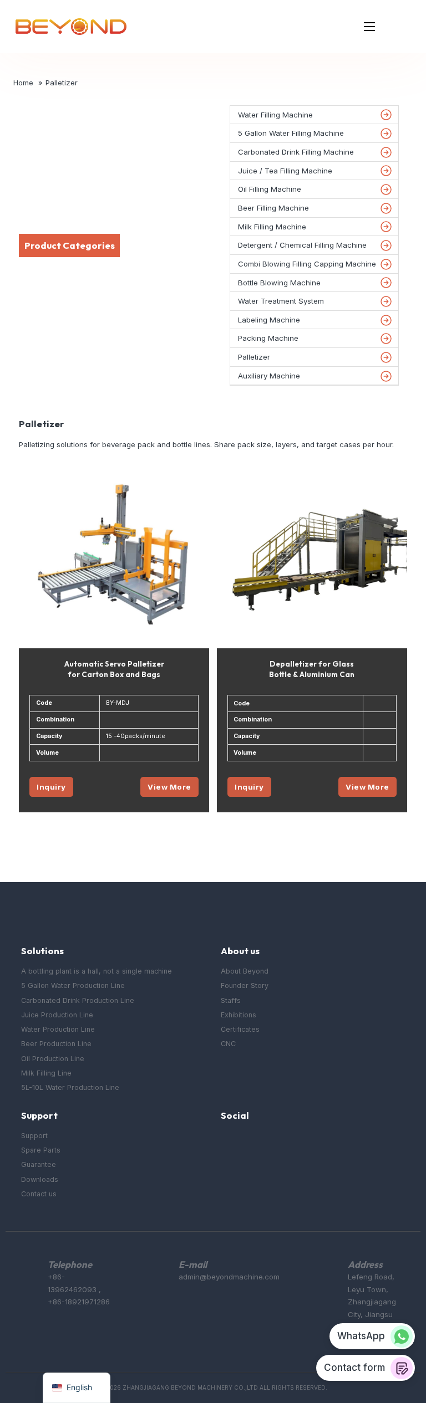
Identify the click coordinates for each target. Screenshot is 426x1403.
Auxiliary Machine (269, 375)
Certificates (240, 1029)
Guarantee (38, 1164)
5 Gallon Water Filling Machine (291, 133)
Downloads (39, 1179)
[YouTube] (250, 1143)
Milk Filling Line (46, 1073)
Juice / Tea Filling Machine (285, 170)
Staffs (231, 1000)
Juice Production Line (57, 1015)
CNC (228, 1044)
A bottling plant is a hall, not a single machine (96, 971)
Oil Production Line (52, 1058)
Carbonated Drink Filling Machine (296, 151)
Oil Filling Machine (269, 189)
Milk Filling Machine (272, 226)
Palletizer (254, 356)
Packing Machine (268, 338)
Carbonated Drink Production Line (77, 1000)
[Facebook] (227, 1143)
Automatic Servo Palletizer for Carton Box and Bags (114, 669)
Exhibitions (238, 1015)
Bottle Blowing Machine (279, 282)
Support (34, 1135)
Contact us (39, 1194)
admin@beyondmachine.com (229, 1276)
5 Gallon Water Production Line (73, 985)
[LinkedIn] (273, 1143)
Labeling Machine (269, 319)
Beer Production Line (56, 1044)
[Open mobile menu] (369, 26)
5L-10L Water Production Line (70, 1087)
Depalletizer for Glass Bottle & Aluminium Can (311, 669)
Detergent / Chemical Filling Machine (302, 244)
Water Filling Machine (275, 114)
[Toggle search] (399, 27)
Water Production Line (58, 1029)
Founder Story (244, 985)
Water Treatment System (281, 300)
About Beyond (244, 971)
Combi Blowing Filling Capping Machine (307, 263)
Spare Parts (40, 1150)
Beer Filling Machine (273, 207)
